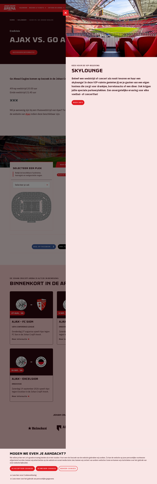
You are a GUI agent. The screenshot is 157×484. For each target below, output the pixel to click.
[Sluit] (66, 13)
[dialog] (78, 466)
